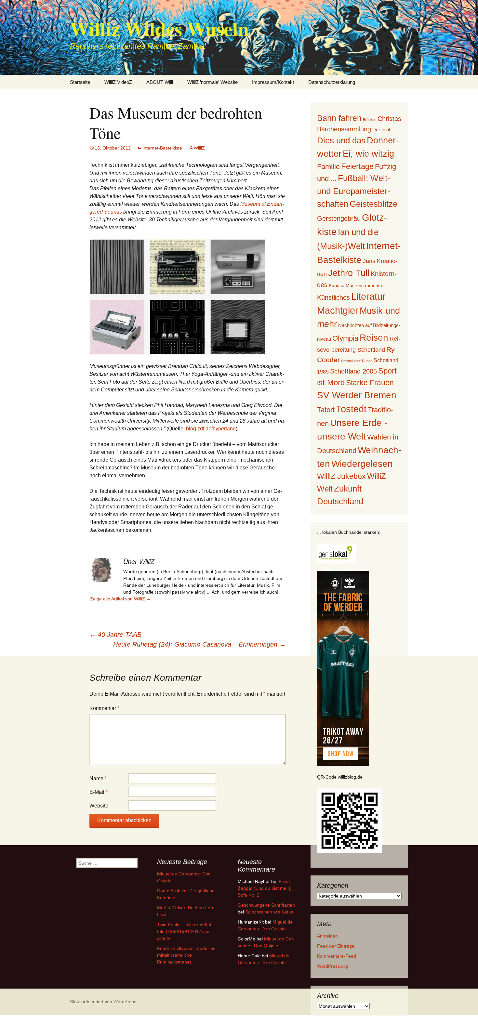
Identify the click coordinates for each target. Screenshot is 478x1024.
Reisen (374, 338)
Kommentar (104, 708)
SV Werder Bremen (356, 395)
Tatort (326, 410)
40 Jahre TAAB (115, 634)
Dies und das (341, 140)
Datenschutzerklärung (331, 82)
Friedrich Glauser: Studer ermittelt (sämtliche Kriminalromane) (186, 955)
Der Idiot (381, 129)
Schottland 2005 (353, 371)
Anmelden (327, 936)
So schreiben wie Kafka (269, 911)
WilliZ (199, 148)
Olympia (345, 338)
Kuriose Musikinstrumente (355, 285)
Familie (328, 167)
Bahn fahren (339, 118)
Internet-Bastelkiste (162, 148)
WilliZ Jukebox (341, 476)
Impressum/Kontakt (273, 82)
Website (98, 805)
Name (98, 778)
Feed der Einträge (335, 946)
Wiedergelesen (362, 464)
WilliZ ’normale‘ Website (212, 82)
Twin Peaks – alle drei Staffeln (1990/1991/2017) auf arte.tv (185, 931)
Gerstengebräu (339, 218)
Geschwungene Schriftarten (266, 905)
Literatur (368, 296)
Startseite (80, 82)
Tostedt (351, 409)
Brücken (369, 120)
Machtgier (337, 310)
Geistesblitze (373, 203)
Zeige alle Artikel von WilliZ (120, 598)
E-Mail (98, 792)
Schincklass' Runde (356, 361)
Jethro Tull (348, 273)
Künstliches (333, 297)
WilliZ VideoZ (118, 82)
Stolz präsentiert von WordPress (103, 1001)
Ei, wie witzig (368, 154)
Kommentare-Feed (336, 956)
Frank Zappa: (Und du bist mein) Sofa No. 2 (265, 888)
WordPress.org (332, 966)
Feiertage (357, 166)
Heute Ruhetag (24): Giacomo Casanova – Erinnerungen (199, 644)
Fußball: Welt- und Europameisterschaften (353, 190)
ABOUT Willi (159, 82)
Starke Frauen (370, 382)
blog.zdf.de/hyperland (211, 428)
